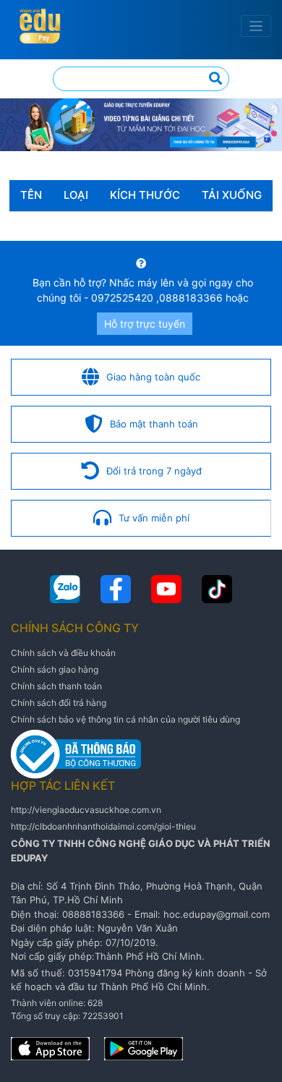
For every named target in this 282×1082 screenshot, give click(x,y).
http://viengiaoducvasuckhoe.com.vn (86, 809)
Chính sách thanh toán (56, 686)
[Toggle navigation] (256, 26)
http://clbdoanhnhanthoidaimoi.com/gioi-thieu (103, 826)
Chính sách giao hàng (54, 669)
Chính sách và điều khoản (63, 652)
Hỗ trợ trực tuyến (144, 324)
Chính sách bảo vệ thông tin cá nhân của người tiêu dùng (125, 719)
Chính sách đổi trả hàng (58, 702)
